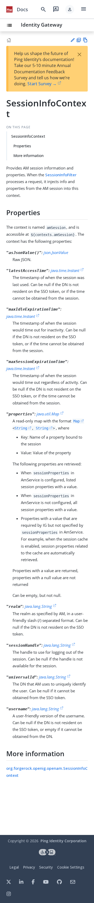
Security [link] (46, 867)
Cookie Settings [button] (70, 867)
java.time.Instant (65, 270)
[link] (9, 9)
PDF (78, 40)
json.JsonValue (56, 252)
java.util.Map (48, 413)
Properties (22, 145)
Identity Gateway (41, 24)
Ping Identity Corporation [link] (63, 840)
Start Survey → (42, 84)
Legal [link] (14, 867)
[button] (69, 9)
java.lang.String (38, 606)
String (21, 428)
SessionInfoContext (28, 136)
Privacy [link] (29, 867)
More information (28, 155)
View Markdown (85, 40)
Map (76, 421)
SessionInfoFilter (61, 174)
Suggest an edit (72, 40)
